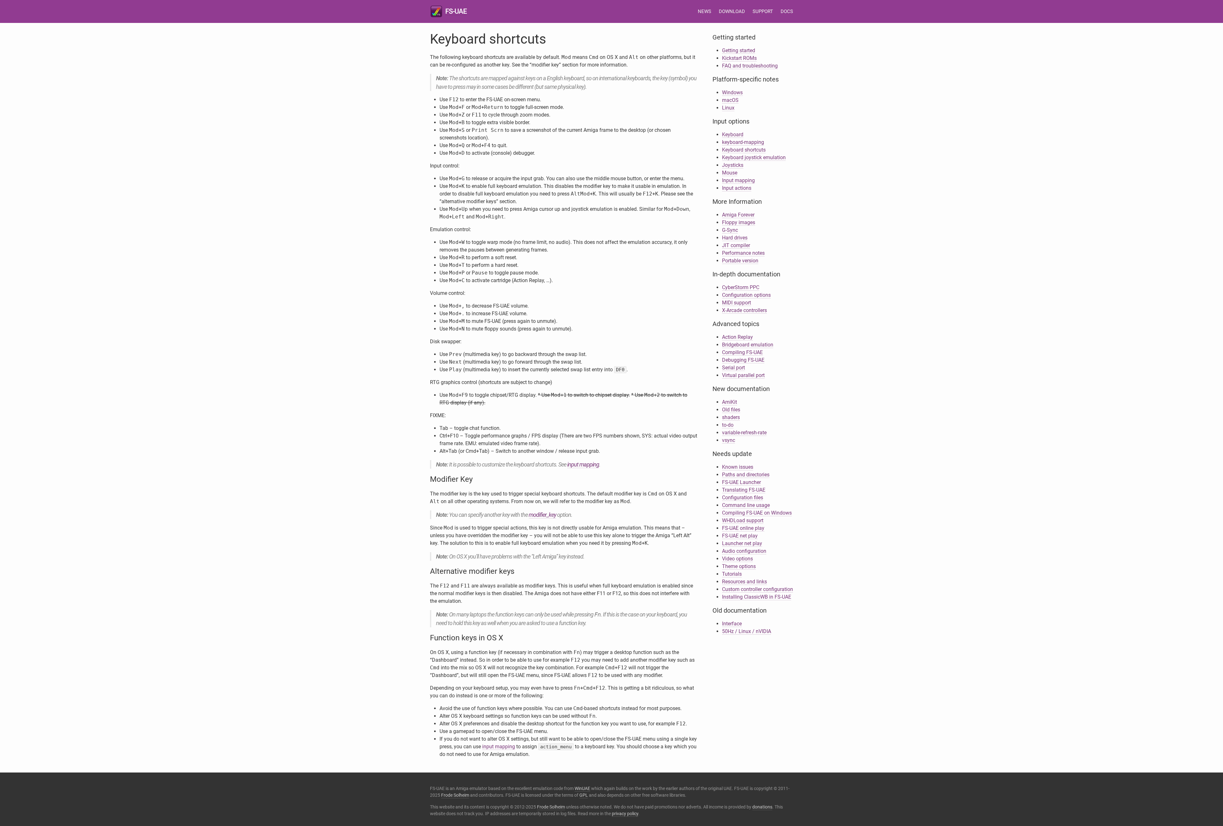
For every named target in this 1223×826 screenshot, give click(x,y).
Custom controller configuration (757, 589)
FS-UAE (456, 11)
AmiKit (729, 402)
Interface (732, 624)
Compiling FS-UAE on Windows (757, 513)
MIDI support (736, 303)
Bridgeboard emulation (747, 345)
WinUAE (582, 788)
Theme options (739, 566)
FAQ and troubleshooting (750, 66)
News (704, 11)
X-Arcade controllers (744, 310)
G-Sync (730, 230)
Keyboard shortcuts (744, 150)
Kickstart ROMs (739, 58)
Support (763, 11)
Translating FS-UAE (743, 490)
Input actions (736, 188)
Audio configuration (744, 551)
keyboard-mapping (743, 142)
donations (762, 806)
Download (732, 11)
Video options (737, 559)
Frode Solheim (455, 795)
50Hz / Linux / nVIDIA (746, 631)
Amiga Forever (738, 215)
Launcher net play (742, 543)
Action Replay (737, 337)
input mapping (583, 464)
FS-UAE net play (740, 536)
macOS (730, 100)
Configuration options (746, 295)
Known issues (737, 467)
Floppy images (738, 222)
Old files (731, 410)
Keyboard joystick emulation (754, 157)
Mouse (729, 173)
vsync (728, 440)
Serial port (733, 368)
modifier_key (542, 514)
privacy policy (625, 813)
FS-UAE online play (743, 528)
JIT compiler (736, 245)
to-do (727, 425)
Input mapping (738, 180)
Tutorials (732, 574)
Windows (732, 92)
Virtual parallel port (743, 375)
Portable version (740, 261)
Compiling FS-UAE (742, 352)
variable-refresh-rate (744, 433)
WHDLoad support (742, 520)
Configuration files (742, 498)
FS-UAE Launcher (741, 482)
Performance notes (743, 253)
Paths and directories (745, 475)
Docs (787, 11)
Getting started (738, 50)
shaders (731, 417)
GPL (583, 795)
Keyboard (732, 135)
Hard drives (734, 238)
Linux (728, 108)
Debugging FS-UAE (743, 360)
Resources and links (744, 582)
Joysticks (732, 165)
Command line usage (746, 505)
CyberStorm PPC (740, 287)
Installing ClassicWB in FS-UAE (756, 597)
